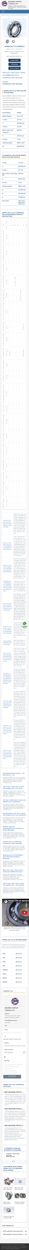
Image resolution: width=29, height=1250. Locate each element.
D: (2, 193)
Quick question (9, 1049)
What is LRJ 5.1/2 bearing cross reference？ (14, 52)
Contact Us (11, 1245)
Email (6, 1030)
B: (3, 146)
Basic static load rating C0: (7, 131)
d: (2, 197)
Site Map (17, 1245)
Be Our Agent (14, 68)
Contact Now (15, 60)
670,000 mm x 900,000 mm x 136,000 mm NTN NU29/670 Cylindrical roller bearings (7, 586)
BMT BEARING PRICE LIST (14, 56)
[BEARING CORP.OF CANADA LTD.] (4, 3)
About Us (4, 1245)
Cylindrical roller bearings (17, 15)
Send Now (12, 1076)
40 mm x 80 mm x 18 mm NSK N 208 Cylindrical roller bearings (7, 524)
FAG (4, 966)
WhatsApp (14, 64)
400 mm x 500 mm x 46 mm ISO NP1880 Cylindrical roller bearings (7, 630)
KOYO (4, 974)
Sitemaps (22, 1245)
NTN (4, 962)
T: (3, 123)
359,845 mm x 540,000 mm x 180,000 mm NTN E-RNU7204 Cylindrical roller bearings (7, 678)
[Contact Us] (25, 625)
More (13, 1161)
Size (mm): (5, 201)
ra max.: (5, 120)
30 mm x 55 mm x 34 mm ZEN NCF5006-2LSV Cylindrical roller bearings (7, 657)
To (5, 1036)
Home (3, 15)
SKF (4, 958)
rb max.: (5, 127)
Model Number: (7, 116)
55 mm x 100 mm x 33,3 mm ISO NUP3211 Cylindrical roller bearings (7, 546)
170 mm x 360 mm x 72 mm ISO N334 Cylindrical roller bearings (7, 704)
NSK (4, 954)
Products (8, 15)
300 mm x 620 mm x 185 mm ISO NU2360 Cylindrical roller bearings (7, 569)
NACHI (5, 978)
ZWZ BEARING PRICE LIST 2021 (14, 1109)
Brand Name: (6, 113)
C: (3, 136)
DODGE (5, 982)
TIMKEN (5, 970)
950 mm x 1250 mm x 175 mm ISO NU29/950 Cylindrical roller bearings (7, 730)
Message (7, 1061)
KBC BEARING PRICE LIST (14, 1126)
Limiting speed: (7, 143)
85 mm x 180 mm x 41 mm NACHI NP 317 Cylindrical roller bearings (7, 607)
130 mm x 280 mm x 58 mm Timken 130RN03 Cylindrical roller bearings (7, 754)
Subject (6, 1043)
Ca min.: (5, 139)
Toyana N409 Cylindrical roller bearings (7, 642)
